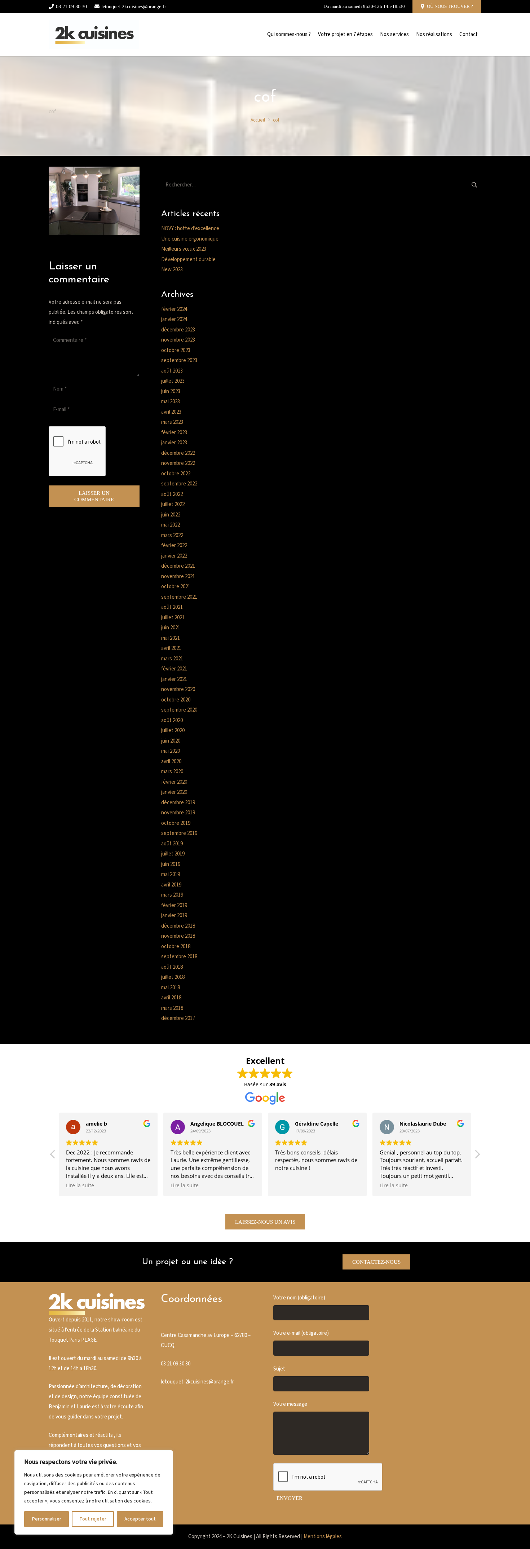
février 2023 (174, 432)
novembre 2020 (178, 689)
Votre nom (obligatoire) (299, 1297)
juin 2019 (170, 864)
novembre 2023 (178, 339)
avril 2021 (171, 648)
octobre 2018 (175, 946)
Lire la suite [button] (80, 1185)
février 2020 (174, 782)
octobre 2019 (175, 823)
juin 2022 (170, 514)
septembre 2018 (179, 956)
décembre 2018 (178, 926)
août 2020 (172, 720)
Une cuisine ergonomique (189, 239)
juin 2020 (170, 741)
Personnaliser (46, 1519)
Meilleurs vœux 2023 (183, 249)
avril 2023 (171, 412)
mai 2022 (170, 525)
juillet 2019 (173, 853)
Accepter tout (140, 1519)
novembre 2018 (178, 936)
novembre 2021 (178, 576)
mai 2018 (170, 987)
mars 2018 (172, 1008)
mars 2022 (172, 535)
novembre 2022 (178, 463)
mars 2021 (172, 658)
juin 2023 (170, 391)
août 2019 (172, 843)
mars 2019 (172, 895)
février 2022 (174, 545)
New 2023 (172, 269)
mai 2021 (170, 638)
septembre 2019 (179, 833)
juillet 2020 (173, 730)
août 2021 (172, 607)
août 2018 (172, 967)
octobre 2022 (175, 473)
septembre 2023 (179, 360)
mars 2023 (172, 422)
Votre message (290, 1404)
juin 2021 (170, 627)
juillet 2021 (173, 617)
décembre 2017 (178, 1018)
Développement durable (188, 259)
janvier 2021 (174, 679)
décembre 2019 (178, 802)
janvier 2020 (174, 792)
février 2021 (174, 668)
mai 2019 (170, 874)
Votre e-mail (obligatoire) (301, 1333)
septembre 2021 (179, 597)
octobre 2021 (175, 586)
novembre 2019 (178, 812)
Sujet (279, 1368)
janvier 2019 (174, 915)
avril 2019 (171, 884)
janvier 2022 (174, 556)
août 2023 (172, 371)
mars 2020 (172, 771)
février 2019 (174, 905)
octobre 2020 (175, 699)
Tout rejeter (92, 1519)
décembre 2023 (178, 329)
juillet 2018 (173, 977)
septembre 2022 (179, 483)
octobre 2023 (175, 350)
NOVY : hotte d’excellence (190, 228)
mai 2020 (170, 751)
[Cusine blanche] (94, 34)
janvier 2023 (174, 442)
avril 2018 (171, 997)
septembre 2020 (179, 710)
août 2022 (172, 494)
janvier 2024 (174, 319)
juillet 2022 (173, 504)
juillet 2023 (173, 381)
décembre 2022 (178, 453)
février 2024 (174, 309)
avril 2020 (171, 761)
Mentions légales (323, 1536)
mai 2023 (170, 401)
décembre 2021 (178, 566)
